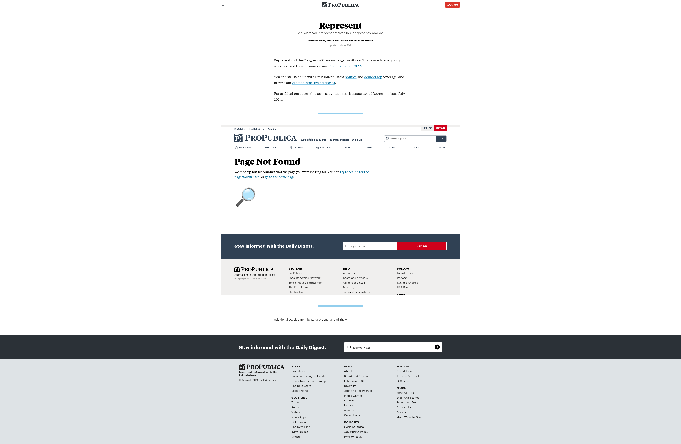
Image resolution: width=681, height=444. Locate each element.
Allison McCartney (337, 40)
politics (351, 76)
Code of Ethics (354, 427)
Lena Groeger (320, 319)
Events (295, 437)
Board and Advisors (357, 376)
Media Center (353, 395)
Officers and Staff (355, 381)
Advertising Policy (356, 432)
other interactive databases (313, 82)
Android (413, 376)
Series (295, 407)
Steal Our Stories (408, 397)
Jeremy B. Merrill (363, 40)
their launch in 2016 (345, 66)
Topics (295, 402)
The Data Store (301, 385)
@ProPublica (299, 432)
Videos (296, 412)
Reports (349, 400)
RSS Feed (403, 381)
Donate (401, 412)
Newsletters (405, 371)
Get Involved (300, 422)
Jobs (347, 390)
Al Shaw (341, 319)
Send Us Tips (405, 392)
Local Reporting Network (308, 376)
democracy (373, 76)
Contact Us (404, 407)
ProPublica (298, 371)
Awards (349, 410)
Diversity (350, 385)
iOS (399, 376)
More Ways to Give (409, 417)
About (348, 371)
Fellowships (365, 390)
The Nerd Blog (300, 427)
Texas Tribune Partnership (308, 381)
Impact (349, 405)
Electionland (299, 390)
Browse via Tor (406, 402)
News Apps (298, 417)
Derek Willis (318, 40)
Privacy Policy (353, 437)
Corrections (352, 415)
